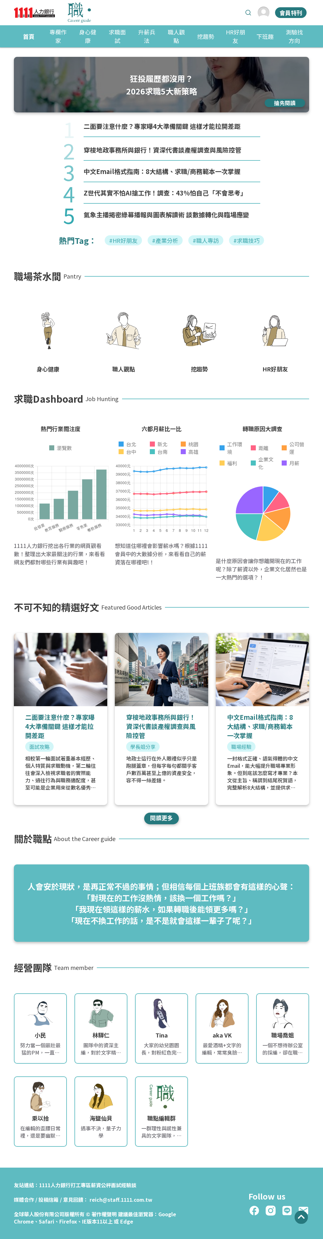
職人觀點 (176, 36)
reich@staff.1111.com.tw (121, 1199)
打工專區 (81, 1185)
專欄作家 (58, 36)
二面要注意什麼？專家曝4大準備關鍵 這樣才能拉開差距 (162, 126)
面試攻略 (39, 746)
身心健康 (87, 36)
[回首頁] (52, 13)
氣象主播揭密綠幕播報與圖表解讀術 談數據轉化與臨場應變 (166, 214)
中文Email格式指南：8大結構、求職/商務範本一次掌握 (162, 171)
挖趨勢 (205, 36)
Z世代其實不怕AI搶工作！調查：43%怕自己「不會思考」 (165, 192)
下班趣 (264, 36)
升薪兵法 (146, 36)
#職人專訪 (206, 240)
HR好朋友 (235, 36)
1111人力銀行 (55, 1185)
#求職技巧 (246, 240)
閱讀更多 (161, 818)
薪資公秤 (101, 1185)
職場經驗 (241, 746)
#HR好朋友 (123, 240)
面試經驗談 (123, 1185)
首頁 (28, 36)
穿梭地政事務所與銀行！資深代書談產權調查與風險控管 (162, 149)
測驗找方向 (294, 36)
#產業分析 (165, 240)
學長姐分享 (143, 746)
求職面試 (117, 36)
